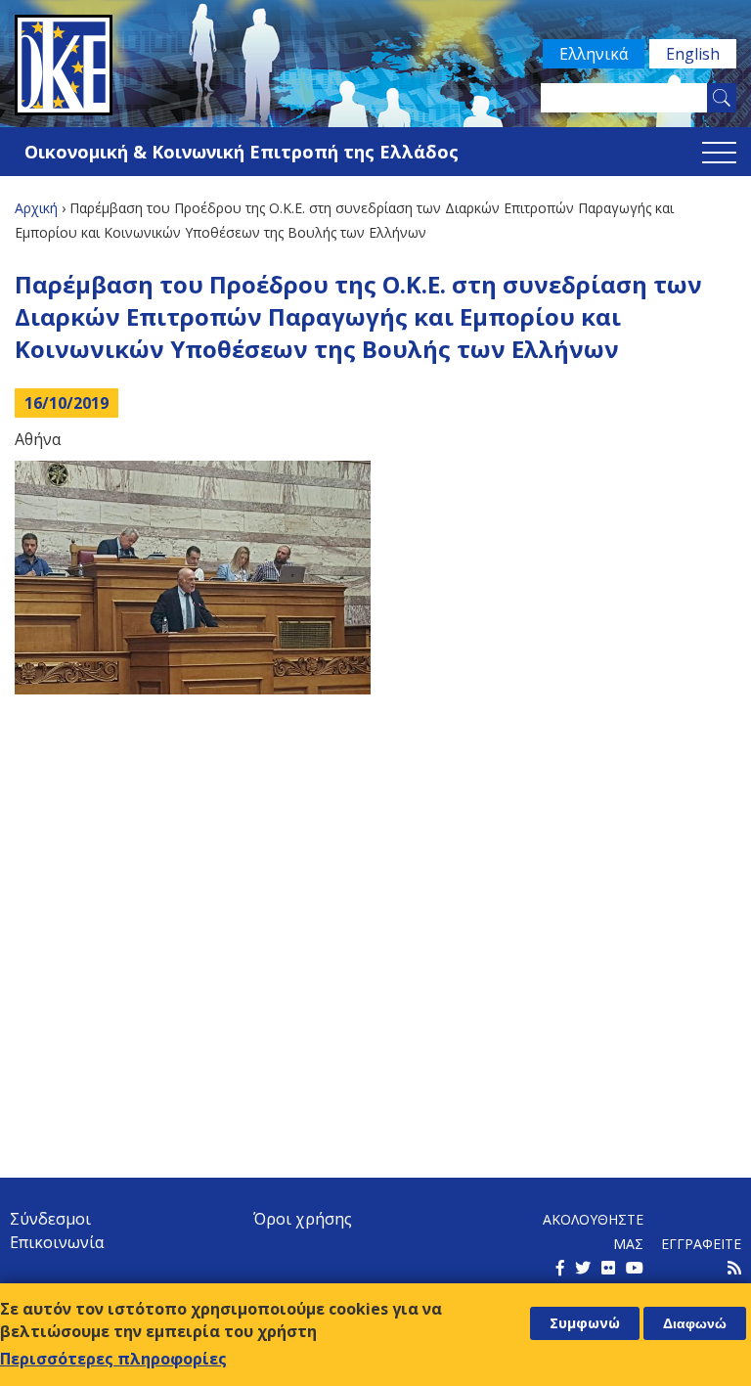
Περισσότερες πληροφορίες (113, 1358)
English (693, 54)
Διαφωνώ (695, 1323)
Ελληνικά (593, 54)
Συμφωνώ (585, 1323)
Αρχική (36, 208)
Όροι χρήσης (302, 1219)
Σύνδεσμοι (50, 1219)
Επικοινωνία (57, 1242)
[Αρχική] (375, 65)
